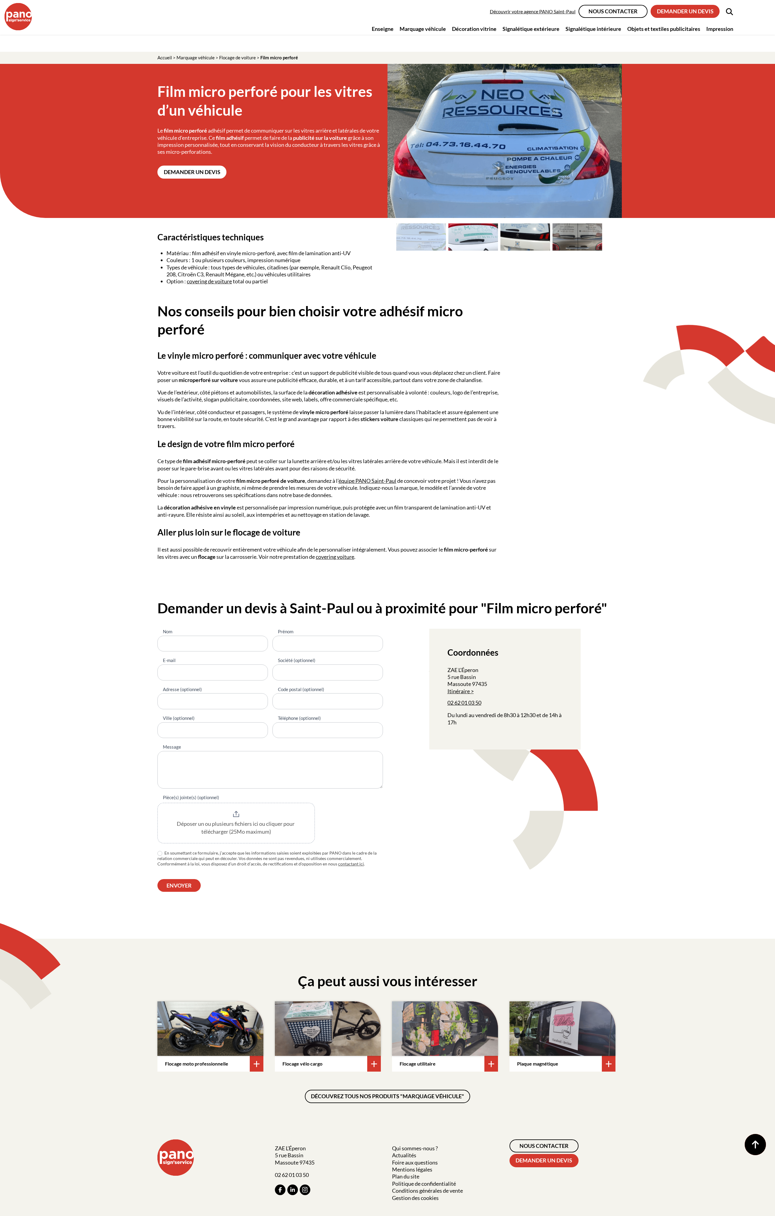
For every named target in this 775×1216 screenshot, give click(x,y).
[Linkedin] (292, 1190)
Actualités (404, 1155)
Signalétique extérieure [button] (531, 28)
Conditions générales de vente (427, 1190)
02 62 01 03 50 (464, 702)
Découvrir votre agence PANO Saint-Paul (532, 11)
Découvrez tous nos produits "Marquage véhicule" (387, 1096)
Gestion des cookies (415, 1198)
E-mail (169, 660)
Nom (167, 631)
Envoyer (179, 885)
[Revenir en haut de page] (755, 1144)
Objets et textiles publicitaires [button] (663, 28)
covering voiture (335, 556)
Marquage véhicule (195, 57)
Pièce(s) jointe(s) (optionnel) (191, 797)
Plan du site (405, 1176)
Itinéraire (458, 691)
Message (172, 747)
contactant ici (351, 863)
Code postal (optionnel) (301, 689)
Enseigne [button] (383, 28)
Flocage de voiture (237, 57)
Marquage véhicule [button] (423, 28)
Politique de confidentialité (424, 1183)
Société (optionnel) (296, 660)
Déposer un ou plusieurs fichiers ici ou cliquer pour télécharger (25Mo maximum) (236, 827)
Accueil (164, 57)
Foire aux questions (415, 1162)
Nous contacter (613, 11)
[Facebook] (280, 1190)
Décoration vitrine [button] (474, 28)
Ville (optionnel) (179, 718)
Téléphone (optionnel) (299, 718)
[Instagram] (305, 1190)
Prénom (285, 631)
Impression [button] (719, 28)
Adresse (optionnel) (182, 689)
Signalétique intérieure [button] (593, 28)
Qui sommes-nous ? (415, 1148)
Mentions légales (412, 1169)
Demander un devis (685, 11)
